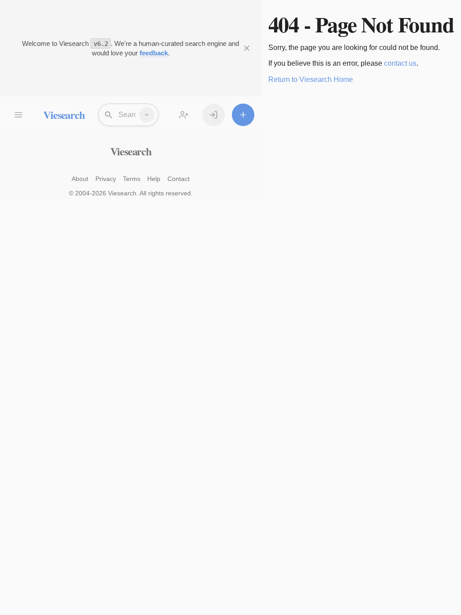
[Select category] (146, 114)
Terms (131, 178)
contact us (400, 63)
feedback (154, 53)
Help (153, 178)
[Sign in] (213, 115)
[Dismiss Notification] (246, 48)
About (80, 178)
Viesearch (63, 114)
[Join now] (183, 115)
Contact (178, 178)
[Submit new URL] (243, 115)
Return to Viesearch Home (310, 79)
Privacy (105, 178)
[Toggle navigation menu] (18, 115)
